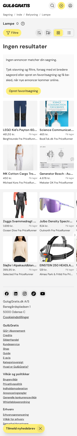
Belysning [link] (32, 14)
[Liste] (68, 32)
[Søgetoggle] (52, 5)
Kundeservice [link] (11, 344)
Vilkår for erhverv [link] (13, 419)
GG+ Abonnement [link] (14, 330)
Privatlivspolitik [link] (12, 384)
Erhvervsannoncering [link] (16, 414)
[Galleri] (58, 32)
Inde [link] (19, 14)
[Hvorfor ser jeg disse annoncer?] (23, 23)
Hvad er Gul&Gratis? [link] (15, 366)
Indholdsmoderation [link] (15, 388)
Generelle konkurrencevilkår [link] (20, 397)
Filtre (14, 33)
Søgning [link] (8, 14)
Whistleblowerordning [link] (16, 402)
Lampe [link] (46, 14)
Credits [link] (7, 335)
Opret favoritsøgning (23, 91)
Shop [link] (6, 348)
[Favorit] (48, 33)
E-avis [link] (6, 357)
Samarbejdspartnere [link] (15, 423)
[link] (16, 5)
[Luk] (40, 428)
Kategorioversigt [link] (13, 362)
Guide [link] (6, 353)
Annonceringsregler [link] (15, 393)
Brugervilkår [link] (10, 379)
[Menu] (70, 5)
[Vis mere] (39, 33)
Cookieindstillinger (16, 317)
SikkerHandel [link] (11, 339)
